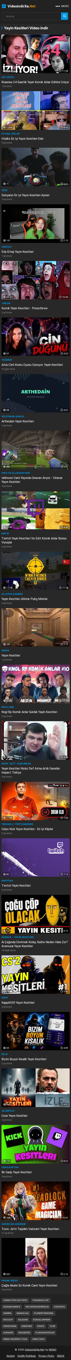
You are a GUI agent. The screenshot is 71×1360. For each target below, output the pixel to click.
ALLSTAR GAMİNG (12, 594)
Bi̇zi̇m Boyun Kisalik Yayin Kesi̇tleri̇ (24, 1059)
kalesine (23, 1320)
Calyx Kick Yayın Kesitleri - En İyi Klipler (27, 829)
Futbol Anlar (11, 133)
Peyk (5, 1054)
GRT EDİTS (8, 77)
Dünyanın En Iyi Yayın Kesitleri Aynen (25, 195)
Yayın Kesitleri (11, 655)
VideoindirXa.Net (34, 1349)
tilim (52, 1326)
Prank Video (10, 1280)
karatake (27, 1326)
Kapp (5, 997)
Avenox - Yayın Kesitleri (18, 937)
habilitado (38, 1339)
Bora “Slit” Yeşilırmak (16, 763)
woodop (8, 1320)
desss (40, 1326)
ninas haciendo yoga (15, 1339)
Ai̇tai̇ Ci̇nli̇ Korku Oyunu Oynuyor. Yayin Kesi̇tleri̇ (32, 365)
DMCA (60, 1355)
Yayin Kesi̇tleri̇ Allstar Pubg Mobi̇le (25, 599)
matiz (5, 533)
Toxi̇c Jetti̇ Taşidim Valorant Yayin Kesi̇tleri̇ (30, 1229)
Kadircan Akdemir (14, 1224)
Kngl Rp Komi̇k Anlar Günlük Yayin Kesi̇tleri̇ (29, 712)
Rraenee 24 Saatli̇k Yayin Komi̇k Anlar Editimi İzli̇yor (35, 82)
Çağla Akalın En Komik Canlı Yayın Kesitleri (29, 1285)
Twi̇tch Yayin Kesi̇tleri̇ (16, 885)
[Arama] (64, 16)
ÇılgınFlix (8, 1110)
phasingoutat (41, 1300)
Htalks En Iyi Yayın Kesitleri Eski (22, 138)
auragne (8, 1332)
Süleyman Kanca (13, 416)
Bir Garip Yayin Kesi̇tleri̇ (17, 1172)
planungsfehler (44, 1332)
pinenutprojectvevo (15, 1300)
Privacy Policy (46, 1355)
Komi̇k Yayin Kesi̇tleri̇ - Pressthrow (25, 308)
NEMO (52, 1349)
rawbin (7, 1313)
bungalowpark (41, 1320)
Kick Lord (8, 707)
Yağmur (7, 359)
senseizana (9, 1326)
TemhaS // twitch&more (17, 824)
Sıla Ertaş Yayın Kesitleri (18, 252)
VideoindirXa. (21, 6)
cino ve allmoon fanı (16, 472)
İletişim (11, 1355)
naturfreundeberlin (37, 1307)
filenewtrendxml (44, 1313)
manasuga (23, 1313)
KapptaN (7, 880)
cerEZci (7, 246)
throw (6, 303)
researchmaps (11, 1307)
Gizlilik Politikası (26, 1355)
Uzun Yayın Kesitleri (14, 1116)
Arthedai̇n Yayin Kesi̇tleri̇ (18, 421)
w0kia (5, 650)
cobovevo (59, 1307)
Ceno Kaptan (10, 1167)
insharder (24, 1332)
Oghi (4, 190)
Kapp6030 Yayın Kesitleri (18, 1002)
